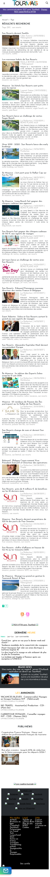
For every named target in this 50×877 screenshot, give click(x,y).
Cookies (26, 827)
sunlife (14, 54)
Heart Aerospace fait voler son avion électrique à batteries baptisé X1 (23, 649)
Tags (12, 20)
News (3, 637)
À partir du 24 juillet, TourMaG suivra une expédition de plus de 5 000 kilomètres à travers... (34, 677)
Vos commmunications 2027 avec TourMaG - (25, 10)
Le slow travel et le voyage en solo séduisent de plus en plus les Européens (24, 653)
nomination (14, 483)
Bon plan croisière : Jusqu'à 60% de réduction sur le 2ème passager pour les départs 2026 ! (24, 751)
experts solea (7, 396)
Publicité (38, 822)
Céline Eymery (26, 36)
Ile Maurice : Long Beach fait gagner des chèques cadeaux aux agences (22, 202)
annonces (25, 693)
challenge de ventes (10, 254)
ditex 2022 (6, 108)
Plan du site (28, 824)
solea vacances (30, 396)
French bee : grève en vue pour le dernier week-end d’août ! (23, 642)
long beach (6, 226)
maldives (23, 254)
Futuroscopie (15, 829)
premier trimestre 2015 (19, 570)
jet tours (24, 283)
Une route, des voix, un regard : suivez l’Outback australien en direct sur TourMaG (25, 670)
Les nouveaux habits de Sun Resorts (19, 59)
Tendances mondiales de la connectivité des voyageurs (24, 645)
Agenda (38, 824)
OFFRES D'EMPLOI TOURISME (12, 701)
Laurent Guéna (26, 91)
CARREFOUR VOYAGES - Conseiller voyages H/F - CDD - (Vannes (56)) (23, 715)
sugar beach (38, 108)
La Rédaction (26, 121)
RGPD (25, 826)
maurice (5, 80)
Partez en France (14, 840)
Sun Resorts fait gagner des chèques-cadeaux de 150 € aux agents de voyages (24, 232)
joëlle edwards (18, 108)
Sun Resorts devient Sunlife (15, 33)
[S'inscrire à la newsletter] (6, 870)
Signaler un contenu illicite (28, 821)
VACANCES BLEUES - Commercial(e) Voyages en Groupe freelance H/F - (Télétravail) (24, 698)
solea (16, 339)
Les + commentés (22, 637)
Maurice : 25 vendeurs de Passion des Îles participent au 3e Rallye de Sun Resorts (22, 403)
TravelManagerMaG (15, 846)
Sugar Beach (18, 139)
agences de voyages (10, 283)
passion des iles (18, 425)
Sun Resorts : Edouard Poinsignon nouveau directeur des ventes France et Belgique (22, 289)
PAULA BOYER (27, 62)
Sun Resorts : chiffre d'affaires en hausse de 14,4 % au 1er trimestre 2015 (23, 549)
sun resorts (6, 54)
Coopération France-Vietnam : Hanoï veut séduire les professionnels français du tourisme (24, 733)
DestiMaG (14, 827)
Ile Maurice (7, 139)
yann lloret (13, 110)
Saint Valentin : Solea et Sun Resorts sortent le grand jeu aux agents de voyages (24, 318)
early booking (7, 167)
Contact (38, 820)
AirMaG (13, 820)
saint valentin (7, 339)
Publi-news (25, 727)
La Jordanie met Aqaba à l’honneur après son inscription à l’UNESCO (21, 658)
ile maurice (6, 195)
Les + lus (10, 637)
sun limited (16, 455)
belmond (5, 483)
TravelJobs (14, 843)
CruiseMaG (14, 826)
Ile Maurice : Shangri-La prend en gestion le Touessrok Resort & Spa (23, 577)
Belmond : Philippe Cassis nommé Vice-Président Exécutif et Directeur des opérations (24, 462)
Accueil (4, 20)
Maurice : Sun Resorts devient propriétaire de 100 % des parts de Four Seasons (24, 520)
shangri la (16, 599)
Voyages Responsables (15, 853)
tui (23, 195)
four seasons (7, 542)
